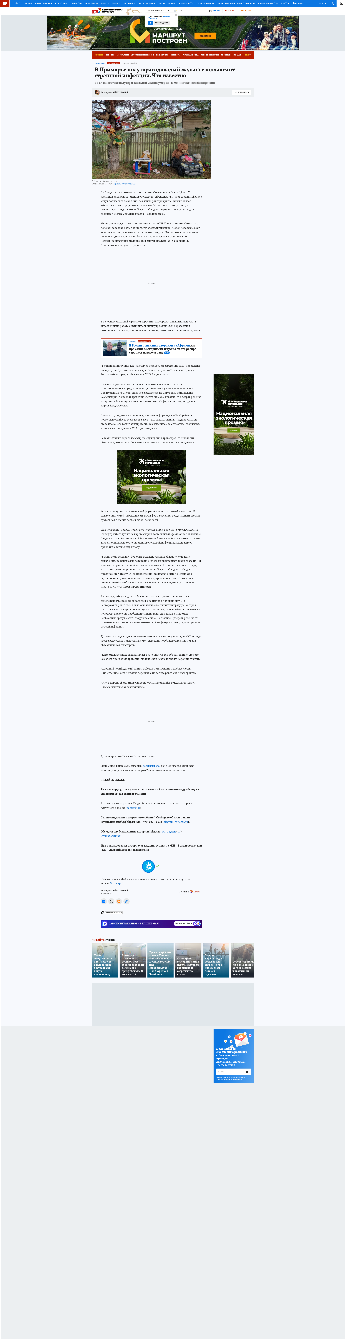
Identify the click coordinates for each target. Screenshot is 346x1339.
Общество (76, 3)
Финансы (298, 3)
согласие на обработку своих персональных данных (230, 1078)
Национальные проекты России (236, 3)
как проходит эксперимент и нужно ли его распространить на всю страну (163, 349)
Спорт (171, 3)
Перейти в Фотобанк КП (125, 183)
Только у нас (162, 55)
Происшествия (205, 3)
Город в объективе (210, 55)
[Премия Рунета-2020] (133, 11)
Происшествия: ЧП (114, 913)
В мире (105, 3)
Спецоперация (43, 3)
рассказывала (151, 766)
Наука (162, 3)
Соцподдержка (146, 3)
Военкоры (175, 55)
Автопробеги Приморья (142, 55)
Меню (4, 3)
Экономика (91, 3)
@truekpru (116, 883)
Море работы (123, 55)
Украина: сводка (190, 55)
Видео (28, 3)
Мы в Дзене (169, 832)
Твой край (225, 55)
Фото (18, 3)
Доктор (285, 3)
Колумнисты (186, 3)
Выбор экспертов (268, 3)
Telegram (168, 822)
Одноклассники (111, 836)
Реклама (229, 10)
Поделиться (243, 92)
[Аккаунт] (341, 3)
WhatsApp (181, 822)
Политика (61, 3)
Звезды (116, 3)
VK (179, 832)
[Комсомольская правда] (107, 11)
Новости (110, 55)
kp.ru (197, 891)
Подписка (245, 10)
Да (151, 23)
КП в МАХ (237, 55)
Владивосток (100, 63)
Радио (216, 10)
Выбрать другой (161, 23)
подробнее (133, 808)
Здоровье (129, 3)
